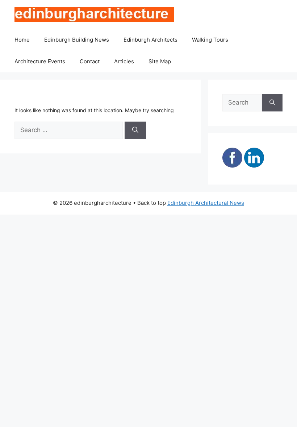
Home (22, 39)
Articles (124, 61)
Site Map (159, 61)
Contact (90, 61)
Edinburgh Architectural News (205, 202)
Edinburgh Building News (76, 39)
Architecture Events (39, 61)
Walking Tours (210, 39)
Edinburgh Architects (150, 39)
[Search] (135, 130)
